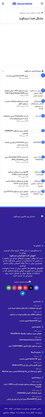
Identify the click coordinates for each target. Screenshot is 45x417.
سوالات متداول (9, 412)
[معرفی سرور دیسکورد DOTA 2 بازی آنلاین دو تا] (36, 195)
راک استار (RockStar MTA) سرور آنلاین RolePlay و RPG (16, 158)
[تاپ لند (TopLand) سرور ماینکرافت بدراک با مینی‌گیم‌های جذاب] (36, 121)
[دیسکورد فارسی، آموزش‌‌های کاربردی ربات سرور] (22, 4)
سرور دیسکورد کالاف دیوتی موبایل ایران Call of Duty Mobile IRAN (16, 92)
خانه (39, 13)
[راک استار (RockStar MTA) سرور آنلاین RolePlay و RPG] (36, 162)
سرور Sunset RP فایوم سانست (17, 76)
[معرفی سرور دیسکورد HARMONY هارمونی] (36, 135)
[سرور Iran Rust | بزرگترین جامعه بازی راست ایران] (36, 147)
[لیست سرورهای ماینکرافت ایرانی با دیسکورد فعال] (36, 106)
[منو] (42, 4)
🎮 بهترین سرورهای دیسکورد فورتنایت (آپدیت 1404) (18, 173)
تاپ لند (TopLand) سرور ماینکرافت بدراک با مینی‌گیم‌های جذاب (15, 117)
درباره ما (38, 412)
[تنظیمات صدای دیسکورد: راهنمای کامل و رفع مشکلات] (22, 46)
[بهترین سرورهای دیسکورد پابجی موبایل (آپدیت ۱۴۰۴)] (36, 184)
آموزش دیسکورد (35, 31)
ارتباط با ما (20, 412)
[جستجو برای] (3, 4)
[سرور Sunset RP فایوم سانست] (36, 81)
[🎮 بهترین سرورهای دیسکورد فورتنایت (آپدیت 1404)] (36, 174)
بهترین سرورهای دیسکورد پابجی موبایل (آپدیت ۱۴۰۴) (17, 182)
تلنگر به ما (30, 412)
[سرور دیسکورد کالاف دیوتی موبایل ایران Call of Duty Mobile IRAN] (36, 94)
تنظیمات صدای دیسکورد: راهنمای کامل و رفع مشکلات (23, 36)
